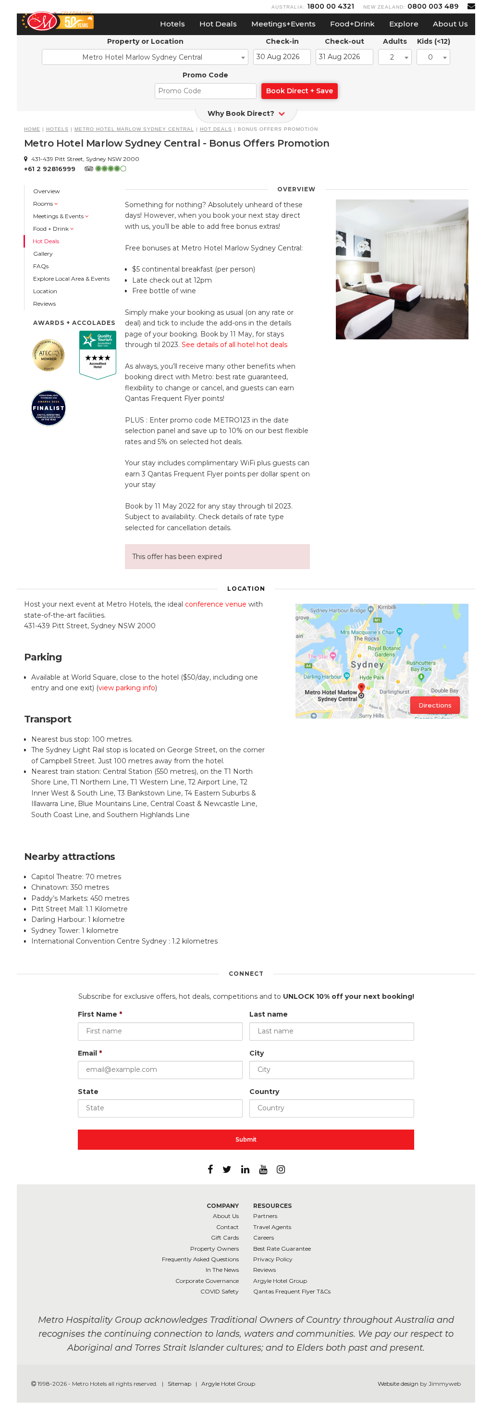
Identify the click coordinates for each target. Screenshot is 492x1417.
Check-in (282, 41)
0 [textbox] (430, 57)
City (256, 1053)
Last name (268, 1014)
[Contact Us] (471, 6)
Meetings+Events (283, 23)
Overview (46, 191)
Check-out (344, 41)
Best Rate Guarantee (282, 1248)
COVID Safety (219, 1291)
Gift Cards (225, 1237)
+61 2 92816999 (49, 169)
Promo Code (205, 75)
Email (90, 1053)
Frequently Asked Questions (200, 1259)
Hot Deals (218, 23)
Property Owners (214, 1248)
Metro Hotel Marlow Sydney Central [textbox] (142, 57)
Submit (246, 1139)
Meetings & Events (59, 216)
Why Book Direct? (242, 113)
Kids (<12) (433, 41)
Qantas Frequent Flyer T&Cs (292, 1291)
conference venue (215, 604)
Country (264, 1091)
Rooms (43, 203)
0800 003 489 (432, 6)
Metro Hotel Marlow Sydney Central (134, 129)
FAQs (41, 266)
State (88, 1091)
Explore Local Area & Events (71, 278)
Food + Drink (51, 228)
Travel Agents (272, 1227)
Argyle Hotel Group (280, 1280)
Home (32, 129)
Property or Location (145, 41)
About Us (450, 23)
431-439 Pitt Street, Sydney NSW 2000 (84, 158)
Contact (227, 1227)
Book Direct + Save (299, 91)
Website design (398, 1383)
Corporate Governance (207, 1280)
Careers (263, 1237)
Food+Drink (352, 23)
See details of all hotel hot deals (234, 344)
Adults (395, 41)
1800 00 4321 (330, 6)
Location (45, 291)
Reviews (44, 303)
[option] (402, 269)
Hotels (172, 23)
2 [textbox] (392, 57)
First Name (100, 1014)
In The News (222, 1269)
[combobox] (145, 57)
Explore (403, 23)
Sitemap (180, 1383)
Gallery (43, 253)
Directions (435, 705)
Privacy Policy (273, 1259)
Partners (265, 1215)
